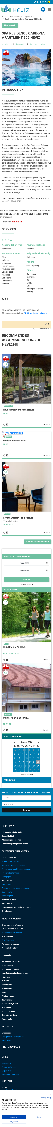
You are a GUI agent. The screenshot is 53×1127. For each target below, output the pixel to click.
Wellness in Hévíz (9, 900)
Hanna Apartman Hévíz (14, 440)
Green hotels (7, 988)
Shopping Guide (8, 1011)
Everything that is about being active (16, 888)
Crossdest (6, 1033)
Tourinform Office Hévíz (11, 962)
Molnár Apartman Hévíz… (16, 717)
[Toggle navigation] (49, 9)
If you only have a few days (12, 925)
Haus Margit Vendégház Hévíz (18, 409)
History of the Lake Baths (12, 832)
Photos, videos (8, 996)
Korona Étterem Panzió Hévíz (18, 517)
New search (9, 25)
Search (26, 579)
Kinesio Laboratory (10, 948)
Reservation (21, 44)
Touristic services (9, 1015)
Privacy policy (46, 1098)
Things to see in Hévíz (10, 861)
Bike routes (6, 884)
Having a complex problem (13, 929)
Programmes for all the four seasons (16, 869)
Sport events (7, 892)
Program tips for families (11, 873)
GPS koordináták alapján (35, 313)
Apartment (7, 437)
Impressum (6, 1063)
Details (46, 424)
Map (43, 44)
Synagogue (6, 877)
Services (33, 44)
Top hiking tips (7, 896)
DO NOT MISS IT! (9, 858)
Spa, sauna (6, 1008)
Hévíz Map (6, 977)
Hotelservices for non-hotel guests (16, 907)
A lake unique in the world (12, 840)
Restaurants (7, 1019)
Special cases (7, 936)
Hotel (6, 644)
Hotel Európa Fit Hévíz (14, 647)
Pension (7, 514)
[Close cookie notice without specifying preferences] (50, 1094)
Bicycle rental (7, 911)
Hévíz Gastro (7, 903)
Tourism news (7, 1000)
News (4, 992)
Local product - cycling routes (13, 1037)
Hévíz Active (7, 881)
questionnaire (7, 966)
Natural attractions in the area (13, 865)
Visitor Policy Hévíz (10, 1004)
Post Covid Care (8, 940)
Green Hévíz (7, 985)
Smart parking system (11, 969)
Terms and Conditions (10, 1075)
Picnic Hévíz (6, 1041)
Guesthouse (8, 406)
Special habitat (8, 836)
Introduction (7, 44)
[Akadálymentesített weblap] (49, 2)
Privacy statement (9, 1067)
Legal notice (6, 1071)
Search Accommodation (37, 541)
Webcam (5, 981)
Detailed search (26, 584)
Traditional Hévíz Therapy (12, 933)
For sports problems (10, 944)
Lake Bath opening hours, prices (15, 844)
